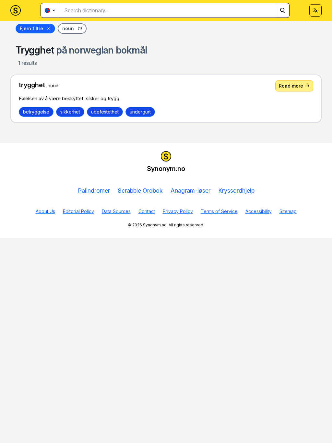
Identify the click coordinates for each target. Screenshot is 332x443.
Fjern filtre (31, 28)
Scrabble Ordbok (140, 190)
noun (72, 28)
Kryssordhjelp (236, 190)
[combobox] (174, 10)
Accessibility (258, 211)
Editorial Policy (78, 211)
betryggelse (36, 111)
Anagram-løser (190, 190)
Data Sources (116, 211)
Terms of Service (219, 211)
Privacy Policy (178, 211)
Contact (146, 211)
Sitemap (288, 211)
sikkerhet (70, 111)
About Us (45, 211)
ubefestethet (105, 111)
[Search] (283, 10)
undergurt (140, 111)
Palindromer (94, 190)
